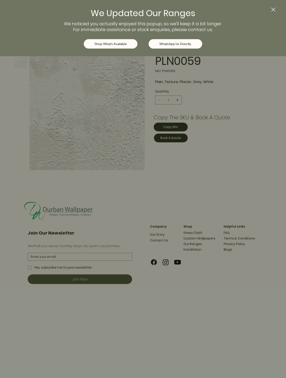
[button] (273, 10)
